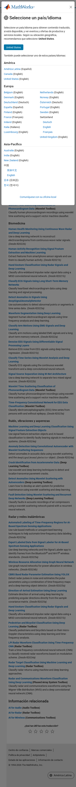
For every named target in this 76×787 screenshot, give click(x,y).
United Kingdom (48, 137)
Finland (8, 112)
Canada (8, 74)
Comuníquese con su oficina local (38, 197)
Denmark (9, 97)
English (47, 127)
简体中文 (12, 170)
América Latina (12, 69)
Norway (44, 97)
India (6, 155)
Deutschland (11, 102)
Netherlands (46, 92)
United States (11, 79)
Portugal (44, 107)
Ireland (7, 122)
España (8, 107)
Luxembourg (11, 132)
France (7, 117)
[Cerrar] (70, 7)
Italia (6, 127)
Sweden (44, 112)
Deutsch (47, 122)
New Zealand (11, 160)
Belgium (8, 92)
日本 (6, 180)
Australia (9, 150)
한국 (6, 185)
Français (47, 132)
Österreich (45, 102)
